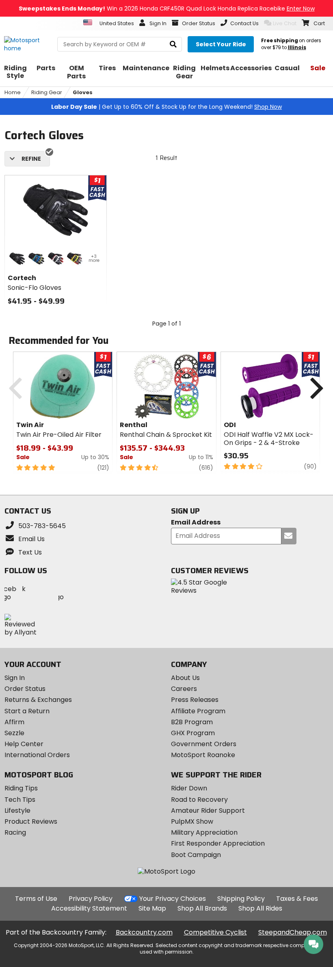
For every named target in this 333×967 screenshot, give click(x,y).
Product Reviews (30, 821)
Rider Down (189, 788)
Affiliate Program (198, 711)
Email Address (196, 522)
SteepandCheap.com (292, 932)
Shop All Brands (202, 908)
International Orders (37, 755)
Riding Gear (46, 92)
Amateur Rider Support (208, 810)
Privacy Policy (90, 898)
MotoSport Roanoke (203, 755)
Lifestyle (17, 810)
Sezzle (14, 733)
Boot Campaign (196, 854)
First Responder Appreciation (218, 843)
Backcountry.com (144, 932)
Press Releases (194, 699)
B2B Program (192, 722)
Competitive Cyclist (215, 932)
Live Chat (284, 23)
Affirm (14, 722)
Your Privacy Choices (172, 898)
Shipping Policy (241, 898)
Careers (184, 688)
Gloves (83, 92)
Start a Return (27, 711)
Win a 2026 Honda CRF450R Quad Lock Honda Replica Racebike (167, 8)
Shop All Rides (260, 908)
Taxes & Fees (297, 898)
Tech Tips (19, 799)
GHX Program (193, 733)
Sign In (14, 677)
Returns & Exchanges (38, 699)
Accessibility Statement (89, 908)
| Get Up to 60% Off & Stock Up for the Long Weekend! (166, 107)
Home (12, 92)
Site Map (152, 908)
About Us (185, 677)
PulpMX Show (192, 821)
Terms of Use (36, 898)
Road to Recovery (199, 799)
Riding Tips (21, 788)
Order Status (24, 688)
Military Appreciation (204, 832)
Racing (15, 832)
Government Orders (203, 744)
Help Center (23, 744)
